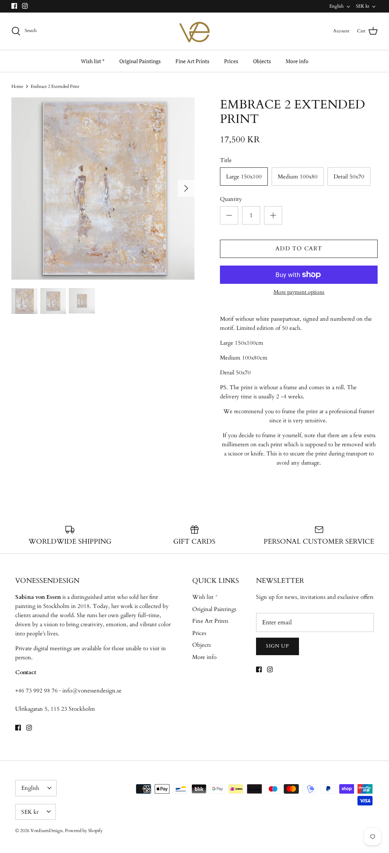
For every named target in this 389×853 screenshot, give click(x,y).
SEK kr (362, 6)
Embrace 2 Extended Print (55, 86)
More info (297, 61)
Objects (262, 61)
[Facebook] (14, 6)
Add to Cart (298, 248)
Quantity (231, 199)
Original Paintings (140, 61)
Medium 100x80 (298, 176)
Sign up (277, 646)
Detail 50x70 (349, 176)
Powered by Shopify (84, 831)
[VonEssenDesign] (194, 31)
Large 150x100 (244, 176)
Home (17, 86)
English (336, 6)
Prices (231, 61)
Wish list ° (92, 61)
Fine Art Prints (192, 61)
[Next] (186, 188)
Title (226, 160)
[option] (102, 188)
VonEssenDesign (46, 831)
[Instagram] (25, 6)
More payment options (299, 292)
